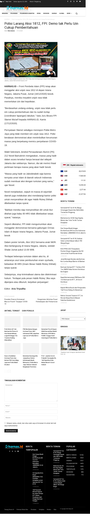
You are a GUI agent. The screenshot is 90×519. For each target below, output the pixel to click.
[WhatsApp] (16, 36)
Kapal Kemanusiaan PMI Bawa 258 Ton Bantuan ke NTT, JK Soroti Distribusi (73, 279)
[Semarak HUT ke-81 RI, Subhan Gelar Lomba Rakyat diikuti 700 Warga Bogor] (49, 480)
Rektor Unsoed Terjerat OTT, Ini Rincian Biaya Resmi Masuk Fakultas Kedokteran (72, 298)
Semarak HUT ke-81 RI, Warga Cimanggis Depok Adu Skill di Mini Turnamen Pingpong (72, 210)
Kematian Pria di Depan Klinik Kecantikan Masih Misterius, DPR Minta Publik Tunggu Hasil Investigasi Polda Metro (49, 333)
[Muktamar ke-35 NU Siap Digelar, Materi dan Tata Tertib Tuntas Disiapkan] (49, 467)
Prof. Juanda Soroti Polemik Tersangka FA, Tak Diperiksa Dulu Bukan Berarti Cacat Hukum (48, 360)
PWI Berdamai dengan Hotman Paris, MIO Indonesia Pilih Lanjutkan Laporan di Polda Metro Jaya (31, 333)
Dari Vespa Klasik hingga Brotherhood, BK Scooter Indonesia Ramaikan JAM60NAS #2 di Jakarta (73, 230)
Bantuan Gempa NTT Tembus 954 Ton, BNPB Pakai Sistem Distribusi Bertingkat (73, 269)
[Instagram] (71, 1)
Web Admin (11, 31)
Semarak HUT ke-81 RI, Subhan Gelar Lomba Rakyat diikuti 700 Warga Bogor (71, 241)
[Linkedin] (22, 36)
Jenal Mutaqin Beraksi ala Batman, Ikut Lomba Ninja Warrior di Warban (73, 260)
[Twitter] (74, 1)
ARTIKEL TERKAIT (12, 311)
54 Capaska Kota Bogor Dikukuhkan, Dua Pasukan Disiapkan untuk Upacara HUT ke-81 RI (38, 478)
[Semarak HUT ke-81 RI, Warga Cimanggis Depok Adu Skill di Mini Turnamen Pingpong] (49, 452)
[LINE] (32, 36)
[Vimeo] (77, 1)
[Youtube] (80, 1)
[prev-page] (5, 371)
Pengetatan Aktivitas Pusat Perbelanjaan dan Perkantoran (47, 300)
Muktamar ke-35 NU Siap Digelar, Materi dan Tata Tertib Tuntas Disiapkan (72, 220)
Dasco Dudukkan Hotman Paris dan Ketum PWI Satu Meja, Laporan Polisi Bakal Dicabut (11, 360)
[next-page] (9, 371)
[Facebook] (68, 1)
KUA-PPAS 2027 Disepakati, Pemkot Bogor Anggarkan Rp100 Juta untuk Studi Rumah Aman (72, 251)
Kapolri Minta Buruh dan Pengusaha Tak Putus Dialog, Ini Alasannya (73, 289)
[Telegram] (27, 36)
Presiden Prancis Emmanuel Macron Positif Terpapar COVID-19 (16, 301)
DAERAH (7, 19)
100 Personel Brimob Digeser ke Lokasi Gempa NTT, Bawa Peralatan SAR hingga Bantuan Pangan (38, 495)
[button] (76, 13)
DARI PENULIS (28, 311)
